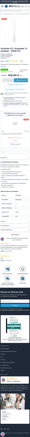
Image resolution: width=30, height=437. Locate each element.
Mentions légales (5, 348)
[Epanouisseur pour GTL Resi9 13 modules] (15, 124)
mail (7, 105)
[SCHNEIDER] (7, 61)
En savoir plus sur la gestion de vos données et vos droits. (15, 310)
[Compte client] (25, 6)
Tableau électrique (8, 13)
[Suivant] (3, 151)
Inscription (15, 305)
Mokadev (26, 433)
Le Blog (3, 359)
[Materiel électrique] (1, 14)
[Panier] (28, 6)
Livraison (3, 354)
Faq (2, 357)
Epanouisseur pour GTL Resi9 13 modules (11, 133)
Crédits (2, 370)
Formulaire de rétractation (7, 362)
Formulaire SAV (5, 365)
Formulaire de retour (6, 368)
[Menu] (2, 6)
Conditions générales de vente (8, 351)
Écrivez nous (5, 420)
